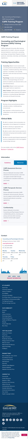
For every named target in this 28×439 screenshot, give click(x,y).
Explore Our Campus (7, 333)
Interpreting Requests (7, 318)
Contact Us (10, 149)
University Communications (8, 390)
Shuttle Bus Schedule (7, 339)
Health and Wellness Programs (9, 320)
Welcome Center (6, 342)
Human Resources (6, 378)
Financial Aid (5, 376)
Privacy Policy (11, 437)
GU (3, 17)
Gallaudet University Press (8, 369)
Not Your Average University (8, 303)
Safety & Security (6, 384)
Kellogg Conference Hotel (8, 340)
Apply (14, 276)
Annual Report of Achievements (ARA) (11, 299)
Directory (4, 310)
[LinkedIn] (21, 420)
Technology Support (6, 316)
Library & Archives (6, 314)
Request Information (14, 278)
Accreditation (5, 293)
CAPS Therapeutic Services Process (13, 189)
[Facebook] (17, 420)
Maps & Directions (6, 337)
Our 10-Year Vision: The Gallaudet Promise (12, 297)
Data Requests (5, 361)
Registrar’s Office (6, 380)
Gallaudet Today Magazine (8, 365)
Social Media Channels (7, 357)
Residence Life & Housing (8, 382)
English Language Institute (8, 394)
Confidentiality (8, 207)
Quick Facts (5, 287)
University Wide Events (7, 359)
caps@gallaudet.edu (8, 243)
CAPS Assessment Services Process (13, 169)
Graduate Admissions (7, 388)
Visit (9, 276)
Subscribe (4, 363)
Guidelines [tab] (7, 163)
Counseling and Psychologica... (13, 17)
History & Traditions (6, 291)
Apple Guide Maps (6, 346)
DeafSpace (4, 348)
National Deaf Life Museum (8, 344)
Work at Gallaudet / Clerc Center (9, 355)
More (6, 183)
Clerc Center (5, 392)
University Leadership (7, 289)
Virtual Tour (4, 335)
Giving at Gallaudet (6, 367)
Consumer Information (7, 295)
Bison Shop (5, 326)
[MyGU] (3, 420)
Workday (4, 322)
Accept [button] (24, 434)
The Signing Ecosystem (7, 301)
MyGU (3, 312)
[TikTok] (3, 423)
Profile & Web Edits (6, 324)
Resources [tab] (20, 163)
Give (18, 276)
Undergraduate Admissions (8, 386)
